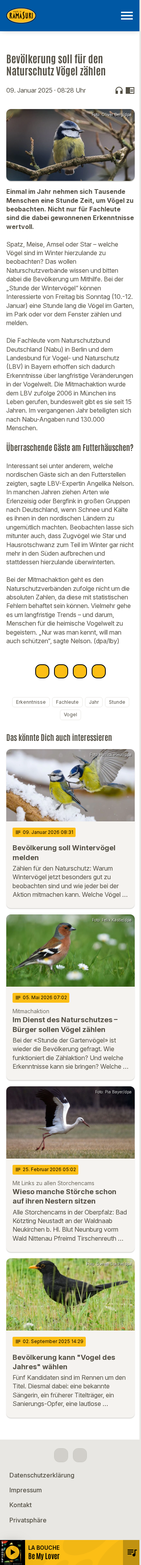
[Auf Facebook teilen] (42, 671)
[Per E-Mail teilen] (98, 671)
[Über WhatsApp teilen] (80, 671)
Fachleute (67, 702)
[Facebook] (61, 1455)
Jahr (94, 702)
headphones (119, 90)
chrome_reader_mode (130, 90)
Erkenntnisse (31, 702)
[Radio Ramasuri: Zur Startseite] (61, 15)
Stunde (117, 702)
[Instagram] (80, 1455)
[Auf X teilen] (61, 671)
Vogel (70, 714)
